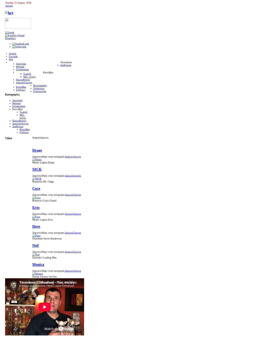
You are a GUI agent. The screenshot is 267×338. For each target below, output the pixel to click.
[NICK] (36, 178)
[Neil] (36, 254)
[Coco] (36, 197)
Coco (36, 188)
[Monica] (37, 273)
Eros (36, 207)
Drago (37, 150)
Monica (38, 264)
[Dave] (36, 235)
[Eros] (36, 216)
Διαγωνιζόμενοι (73, 156)
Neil (35, 245)
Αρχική (9, 6)
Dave (36, 226)
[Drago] (37, 159)
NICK (37, 169)
